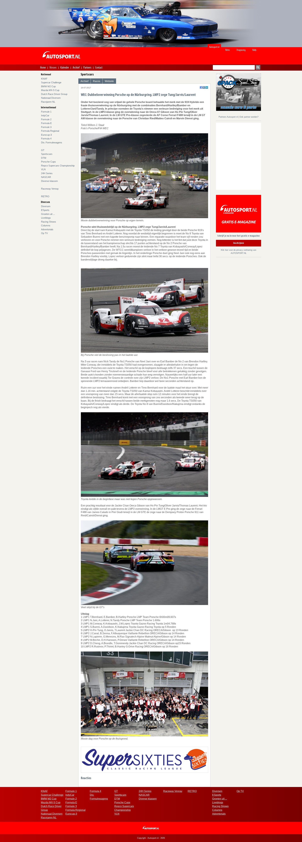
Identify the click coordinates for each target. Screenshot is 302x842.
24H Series (47, 173)
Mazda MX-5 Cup (50, 90)
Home (43, 67)
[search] (258, 67)
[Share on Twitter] (204, 87)
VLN (43, 169)
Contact (98, 67)
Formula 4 (46, 138)
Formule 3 (46, 127)
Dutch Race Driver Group (54, 94)
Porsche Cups (48, 161)
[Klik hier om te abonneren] (238, 214)
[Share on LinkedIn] (206, 87)
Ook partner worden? (249, 117)
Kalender (64, 67)
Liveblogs (46, 217)
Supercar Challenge (51, 82)
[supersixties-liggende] (144, 759)
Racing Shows (48, 221)
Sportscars (46, 154)
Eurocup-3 (46, 134)
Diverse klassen (49, 181)
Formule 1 (46, 111)
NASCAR (46, 177)
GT (42, 150)
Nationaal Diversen (51, 98)
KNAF (44, 78)
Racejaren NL (48, 101)
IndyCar (45, 115)
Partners (87, 67)
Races (96, 81)
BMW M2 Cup (48, 86)
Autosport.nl (214, 47)
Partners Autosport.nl (228, 117)
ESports (45, 210)
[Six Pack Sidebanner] (238, 92)
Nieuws (53, 67)
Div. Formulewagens (51, 142)
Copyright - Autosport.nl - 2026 (151, 838)
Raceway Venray (50, 188)
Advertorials (47, 229)
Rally (254, 50)
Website (109, 81)
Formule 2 (46, 119)
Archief (76, 67)
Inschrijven (238, 243)
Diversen (45, 206)
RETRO (45, 196)
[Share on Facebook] (201, 87)
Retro (227, 50)
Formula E (46, 123)
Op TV (44, 233)
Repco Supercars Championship (58, 165)
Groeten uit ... (48, 214)
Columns (45, 225)
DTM (43, 158)
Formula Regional (50, 131)
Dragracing (241, 50)
